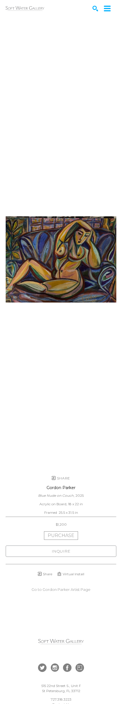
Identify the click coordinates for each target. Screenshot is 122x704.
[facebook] (67, 667)
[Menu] (107, 8)
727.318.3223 (61, 699)
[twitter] (42, 667)
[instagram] (55, 667)
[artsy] (79, 667)
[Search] (95, 8)
